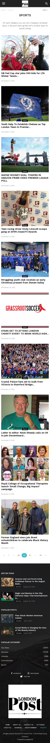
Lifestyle (22, 656)
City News (19, 621)
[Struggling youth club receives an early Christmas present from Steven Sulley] (25, 259)
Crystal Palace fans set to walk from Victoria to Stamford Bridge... (22, 383)
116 (41, 555)
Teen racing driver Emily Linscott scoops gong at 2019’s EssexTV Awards (24, 230)
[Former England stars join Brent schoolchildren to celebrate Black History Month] (25, 516)
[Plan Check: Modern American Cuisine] (7, 618)
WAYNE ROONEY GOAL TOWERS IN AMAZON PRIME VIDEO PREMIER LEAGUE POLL (24, 178)
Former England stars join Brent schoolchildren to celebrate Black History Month (24, 540)
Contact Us (28, 725)
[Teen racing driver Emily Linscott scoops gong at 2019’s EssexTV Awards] (25, 208)
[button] (46, 3)
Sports (25, 69)
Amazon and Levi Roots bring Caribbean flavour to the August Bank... (30, 581)
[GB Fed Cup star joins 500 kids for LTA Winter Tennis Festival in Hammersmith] (25, 52)
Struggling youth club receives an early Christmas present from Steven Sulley (23, 281)
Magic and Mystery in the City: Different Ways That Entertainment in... (31, 595)
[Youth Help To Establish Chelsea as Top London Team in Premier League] (25, 103)
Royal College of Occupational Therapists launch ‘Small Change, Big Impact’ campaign (24, 486)
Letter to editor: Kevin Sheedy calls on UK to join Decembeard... (24, 434)
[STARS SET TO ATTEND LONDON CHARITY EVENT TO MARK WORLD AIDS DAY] (25, 310)
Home (3, 10)
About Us (17, 725)
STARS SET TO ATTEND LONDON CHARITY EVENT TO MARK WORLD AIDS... (25, 332)
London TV (29, 739)
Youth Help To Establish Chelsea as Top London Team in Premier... (23, 125)
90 (30, 555)
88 (19, 555)
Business (19, 586)
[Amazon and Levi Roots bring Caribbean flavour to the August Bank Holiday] (7, 582)
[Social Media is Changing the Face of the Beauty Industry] (7, 631)
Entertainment (22, 661)
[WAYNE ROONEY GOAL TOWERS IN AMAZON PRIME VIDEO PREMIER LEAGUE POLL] (25, 154)
